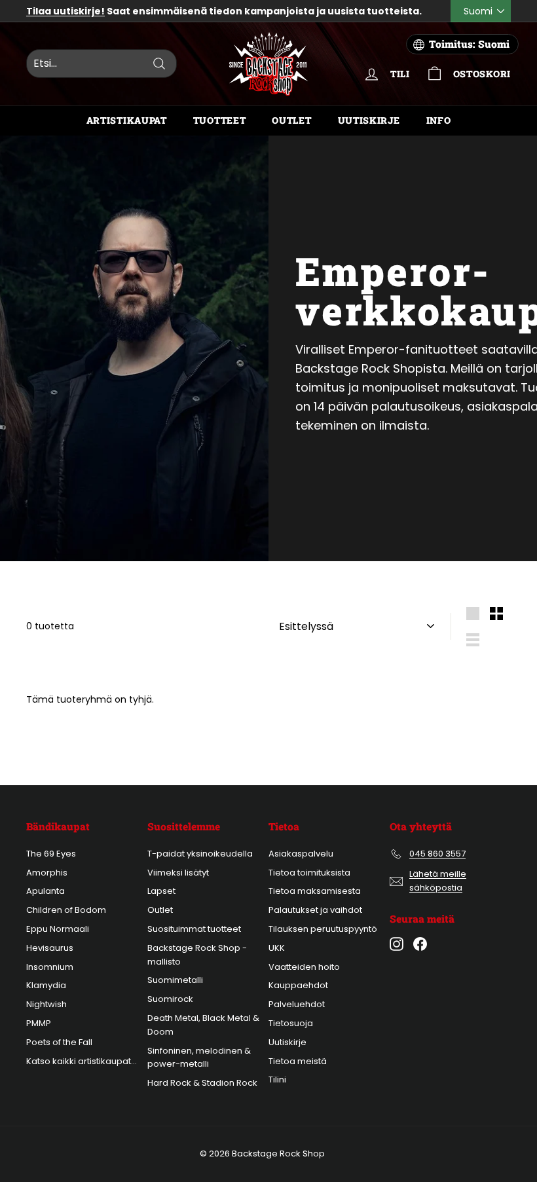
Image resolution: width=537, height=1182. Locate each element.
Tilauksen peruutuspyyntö (322, 929)
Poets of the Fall (59, 1042)
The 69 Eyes (51, 853)
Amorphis (46, 872)
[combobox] (101, 63)
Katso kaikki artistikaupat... (81, 1061)
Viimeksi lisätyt (178, 872)
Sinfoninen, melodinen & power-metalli (199, 1057)
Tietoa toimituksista (309, 872)
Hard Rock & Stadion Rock (202, 1083)
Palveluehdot (296, 1004)
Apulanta (45, 891)
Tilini (277, 1079)
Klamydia (46, 985)
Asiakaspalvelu (300, 853)
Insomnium (49, 967)
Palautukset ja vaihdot (315, 910)
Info (438, 120)
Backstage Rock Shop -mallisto (197, 955)
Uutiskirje (369, 120)
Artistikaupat (126, 120)
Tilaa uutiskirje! (65, 11)
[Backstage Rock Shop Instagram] (396, 944)
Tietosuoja (290, 1023)
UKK (276, 948)
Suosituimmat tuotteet (194, 929)
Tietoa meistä (297, 1061)
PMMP (38, 1023)
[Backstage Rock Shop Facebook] (420, 944)
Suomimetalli (175, 980)
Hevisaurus (49, 948)
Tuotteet (219, 120)
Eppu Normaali (57, 929)
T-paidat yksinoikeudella (200, 853)
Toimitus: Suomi (469, 43)
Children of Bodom (66, 910)
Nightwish (46, 1004)
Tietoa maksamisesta (314, 891)
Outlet (291, 120)
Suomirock (170, 999)
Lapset (161, 891)
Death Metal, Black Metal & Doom (203, 1025)
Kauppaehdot (298, 985)
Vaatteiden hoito (304, 967)
